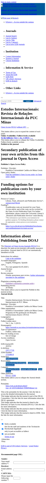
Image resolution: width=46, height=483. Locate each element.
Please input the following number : (7, 478)
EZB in (11, 81)
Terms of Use (11, 73)
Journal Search (11, 36)
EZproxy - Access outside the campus (20, 22)
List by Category (12, 42)
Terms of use (9, 437)
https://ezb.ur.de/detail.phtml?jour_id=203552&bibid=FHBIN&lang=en (21, 387)
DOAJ (8, 376)
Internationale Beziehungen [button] (16, 363)
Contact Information (13, 56)
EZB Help (9, 77)
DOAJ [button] (13, 127)
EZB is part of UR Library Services (14, 446)
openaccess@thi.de (13, 203)
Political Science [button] (12, 359)
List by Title (10, 40)
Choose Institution (12, 61)
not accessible (10, 434)
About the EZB (11, 75)
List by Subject (11, 38)
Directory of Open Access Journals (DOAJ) (20, 246)
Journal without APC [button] (29, 369)
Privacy (4, 448)
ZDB (14, 376)
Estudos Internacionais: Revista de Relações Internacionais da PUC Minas (20, 115)
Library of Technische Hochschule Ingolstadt (19, 10)
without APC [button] (21, 127)
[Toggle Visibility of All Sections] (28, 127)
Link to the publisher (13, 258)
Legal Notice (33, 446)
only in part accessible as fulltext (17, 431)
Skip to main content (8, 2)
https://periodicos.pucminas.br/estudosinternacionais (25, 327)
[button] (18, 136)
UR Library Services (13, 79)
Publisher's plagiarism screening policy (20, 283)
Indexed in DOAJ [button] (13, 369)
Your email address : (5, 462)
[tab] (23, 136)
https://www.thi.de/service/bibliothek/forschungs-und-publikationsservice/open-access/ (24, 227)
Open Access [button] (6, 127)
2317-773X (10, 350)
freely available (10, 424)
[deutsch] (14, 18)
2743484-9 (10, 355)
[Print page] (6, 18)
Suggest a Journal (12, 58)
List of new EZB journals (15, 44)
